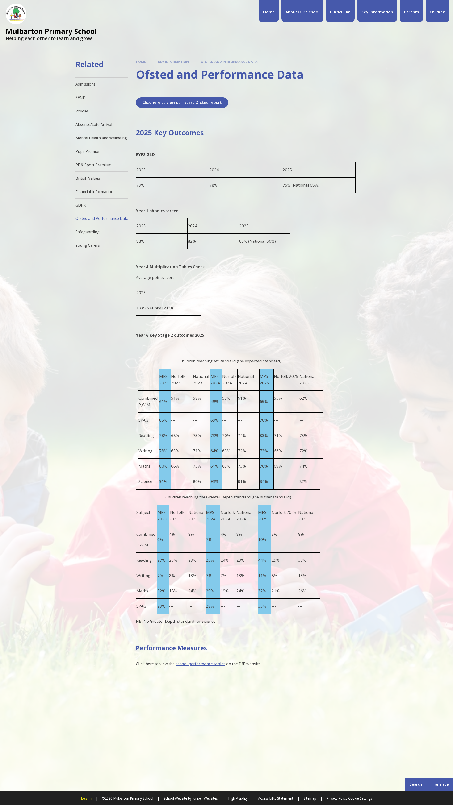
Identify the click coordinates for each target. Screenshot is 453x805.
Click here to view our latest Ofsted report (182, 102)
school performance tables (200, 663)
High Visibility (238, 798)
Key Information (173, 61)
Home (141, 61)
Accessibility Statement (275, 798)
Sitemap (310, 798)
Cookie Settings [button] (360, 798)
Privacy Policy (337, 798)
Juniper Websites (205, 798)
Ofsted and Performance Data (229, 61)
